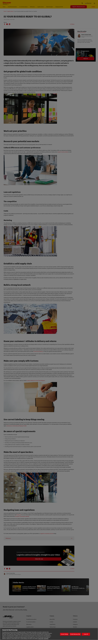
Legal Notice (46, 638)
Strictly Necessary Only (75, 634)
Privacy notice (40, 638)
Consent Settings (64, 634)
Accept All (86, 634)
